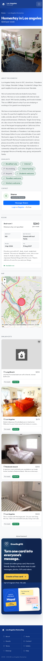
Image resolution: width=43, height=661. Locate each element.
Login (14, 207)
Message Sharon (21, 203)
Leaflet (5, 325)
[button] (4, 279)
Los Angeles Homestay (16, 13)
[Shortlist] (39, 341)
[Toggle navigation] (39, 4)
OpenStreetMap (21, 325)
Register (21, 207)
